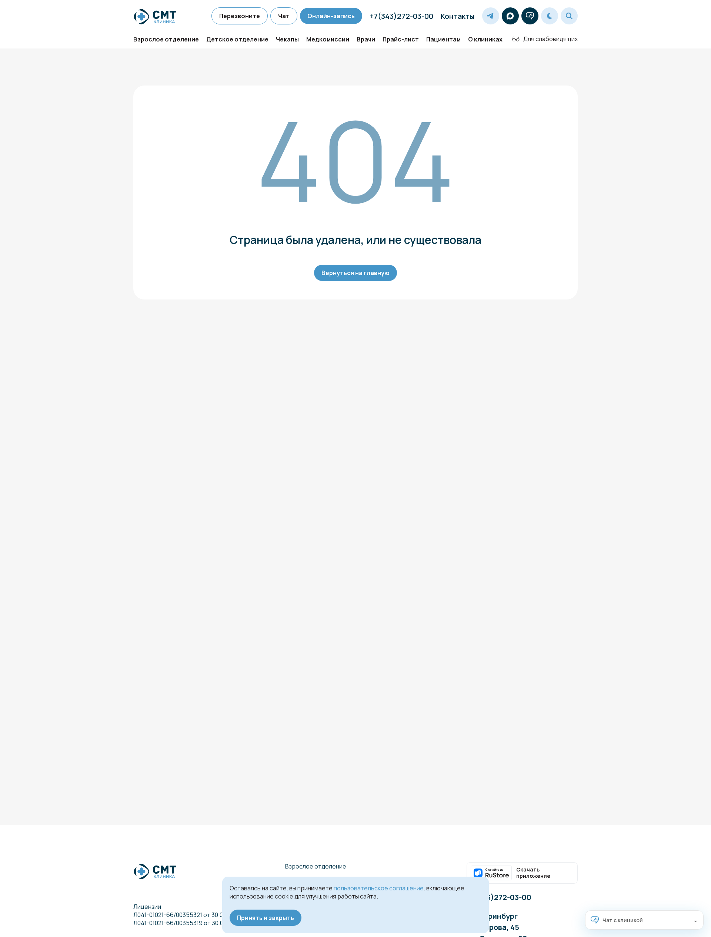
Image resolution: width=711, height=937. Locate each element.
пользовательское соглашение (379, 888)
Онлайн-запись (331, 16)
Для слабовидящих (550, 39)
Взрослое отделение (166, 39)
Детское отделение (237, 39)
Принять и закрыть (265, 918)
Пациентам (443, 39)
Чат (284, 16)
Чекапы (287, 39)
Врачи (366, 39)
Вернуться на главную (355, 273)
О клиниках (485, 39)
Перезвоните (239, 16)
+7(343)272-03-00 (401, 16)
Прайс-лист (401, 39)
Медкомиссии (327, 39)
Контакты (458, 16)
